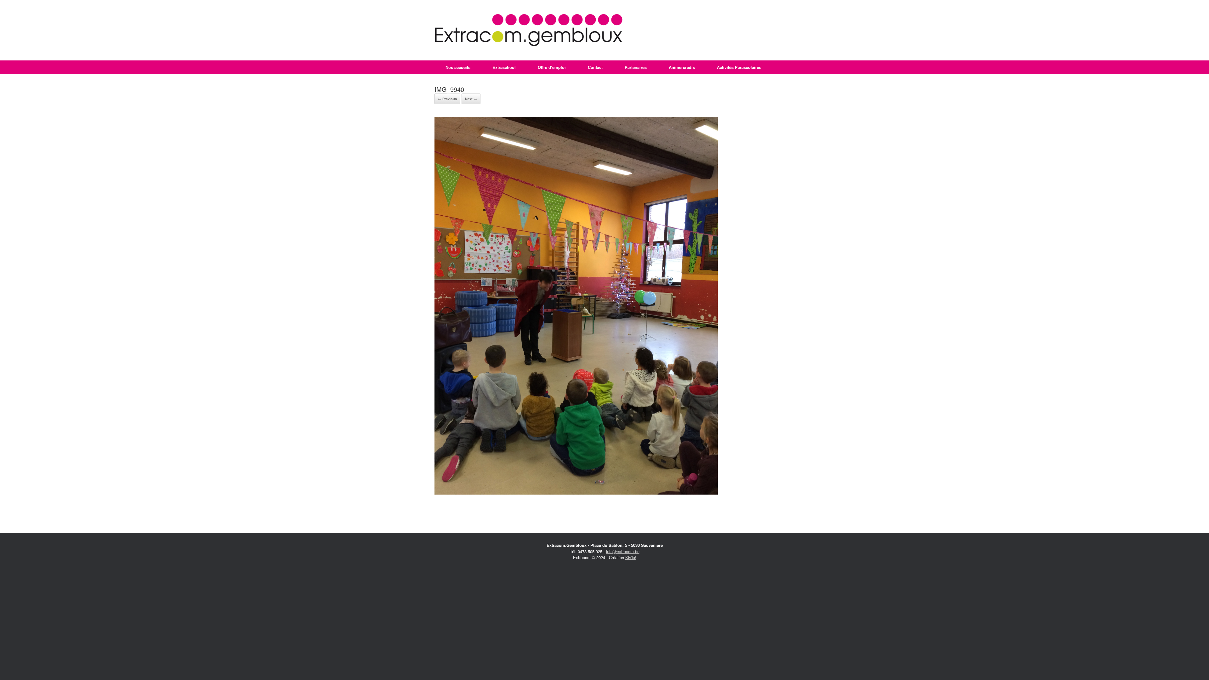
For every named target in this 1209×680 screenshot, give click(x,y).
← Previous (447, 98)
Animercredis (682, 67)
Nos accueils (458, 67)
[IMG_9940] (576, 493)
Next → (471, 98)
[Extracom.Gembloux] (528, 30)
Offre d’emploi (552, 67)
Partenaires (636, 67)
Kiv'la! (630, 557)
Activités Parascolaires (739, 67)
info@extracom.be (622, 551)
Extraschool (504, 67)
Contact (595, 67)
